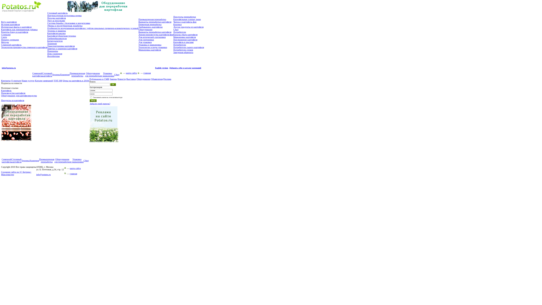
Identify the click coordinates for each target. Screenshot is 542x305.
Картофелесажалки (56, 33)
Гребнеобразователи (57, 38)
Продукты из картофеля (12, 100)
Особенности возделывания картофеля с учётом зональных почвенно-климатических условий (92, 28)
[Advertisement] (102, 151)
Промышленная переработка (152, 19)
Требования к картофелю (150, 27)
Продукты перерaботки (184, 17)
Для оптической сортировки (152, 37)
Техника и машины (56, 31)
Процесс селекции (10, 40)
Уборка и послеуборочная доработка (64, 26)
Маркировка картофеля (149, 50)
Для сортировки (146, 40)
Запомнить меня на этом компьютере (108, 97)
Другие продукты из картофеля (188, 27)
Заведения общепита (183, 52)
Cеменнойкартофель (37, 74)
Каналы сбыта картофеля (185, 34)
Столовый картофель (57, 13)
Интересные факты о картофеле (16, 27)
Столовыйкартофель (47, 74)
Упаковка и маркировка (149, 45)
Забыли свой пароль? (100, 104)
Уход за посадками (56, 20)
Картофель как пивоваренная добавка (19, 29)
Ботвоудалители (55, 41)
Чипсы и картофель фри (184, 22)
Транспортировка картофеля (61, 46)
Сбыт (176, 29)
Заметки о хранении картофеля (62, 48)
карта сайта (131, 73)
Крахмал (177, 24)
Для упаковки (145, 42)
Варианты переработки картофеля (154, 22)
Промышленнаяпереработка (77, 74)
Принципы (52, 51)
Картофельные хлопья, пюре (187, 19)
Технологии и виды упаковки (152, 47)
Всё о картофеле (9, 22)
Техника (56, 74)
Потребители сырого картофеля (188, 47)
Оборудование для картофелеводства (19, 95)
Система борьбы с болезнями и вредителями (68, 23)
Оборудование (145, 29)
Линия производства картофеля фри (155, 34)
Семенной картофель (11, 45)
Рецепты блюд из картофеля (14, 32)
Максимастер (16, 173)
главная (147, 73)
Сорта (4, 37)
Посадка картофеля (56, 18)
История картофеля (10, 24)
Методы (5, 42)
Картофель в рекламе (183, 42)
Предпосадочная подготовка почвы (64, 15)
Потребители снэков (183, 50)
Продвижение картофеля (185, 40)
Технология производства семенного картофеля (24, 47)
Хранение (52, 43)
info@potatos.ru (43, 174)
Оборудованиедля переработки (93, 74)
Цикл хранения (54, 54)
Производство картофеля (13, 93)
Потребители (179, 32)
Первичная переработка (149, 24)
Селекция (5, 34)
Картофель (6, 90)
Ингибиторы (53, 56)
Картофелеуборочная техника (61, 36)
